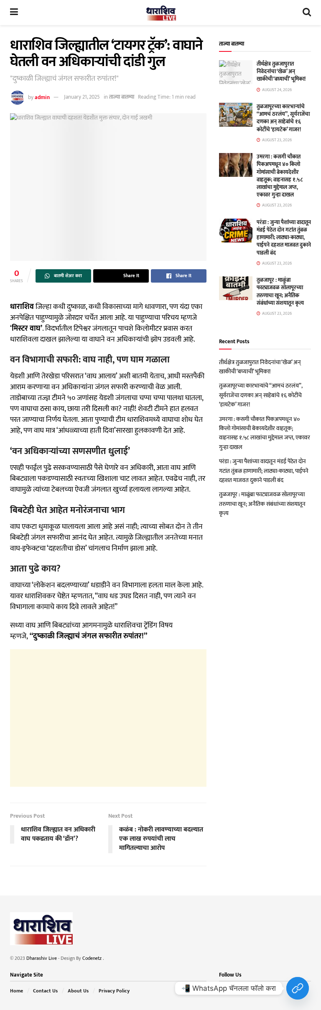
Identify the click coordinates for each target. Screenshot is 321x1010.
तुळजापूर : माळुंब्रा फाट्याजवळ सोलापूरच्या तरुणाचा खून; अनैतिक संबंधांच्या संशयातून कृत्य (280, 291)
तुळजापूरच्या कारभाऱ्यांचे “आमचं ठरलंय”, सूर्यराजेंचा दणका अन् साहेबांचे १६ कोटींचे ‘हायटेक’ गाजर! (283, 118)
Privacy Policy (114, 991)
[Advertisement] (108, 718)
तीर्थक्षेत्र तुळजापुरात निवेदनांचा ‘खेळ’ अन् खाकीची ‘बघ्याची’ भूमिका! (281, 71)
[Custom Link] (297, 988)
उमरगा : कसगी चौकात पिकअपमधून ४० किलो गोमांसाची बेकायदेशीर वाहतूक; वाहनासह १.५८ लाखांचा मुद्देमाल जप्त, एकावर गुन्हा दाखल (280, 175)
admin (42, 97)
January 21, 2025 (82, 97)
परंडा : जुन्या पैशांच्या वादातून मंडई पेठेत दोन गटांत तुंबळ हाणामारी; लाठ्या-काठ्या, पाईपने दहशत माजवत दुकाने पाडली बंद (284, 238)
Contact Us (45, 991)
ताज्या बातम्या (121, 97)
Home (16, 991)
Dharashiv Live (41, 958)
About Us (78, 991)
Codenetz (92, 958)
